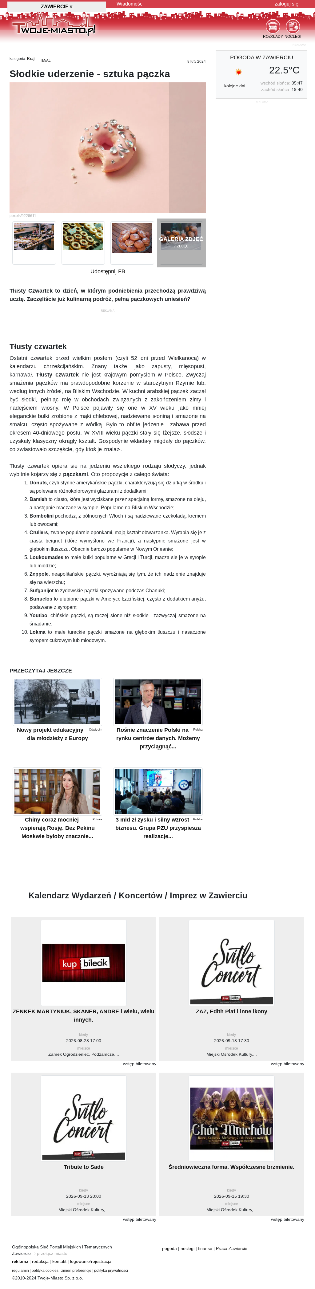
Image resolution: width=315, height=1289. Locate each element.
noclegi (187, 1248)
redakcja (40, 1261)
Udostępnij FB (107, 271)
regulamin (20, 1270)
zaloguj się (286, 3)
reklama (20, 1261)
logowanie (80, 1261)
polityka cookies (45, 1270)
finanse (205, 1248)
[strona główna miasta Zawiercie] (53, 24)
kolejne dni (234, 85)
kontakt (59, 1261)
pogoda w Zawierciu (261, 57)
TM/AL (45, 60)
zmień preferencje (76, 1270)
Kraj (30, 59)
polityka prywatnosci (111, 1270)
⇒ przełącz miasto (49, 1253)
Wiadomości (130, 3)
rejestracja (101, 1261)
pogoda (169, 1248)
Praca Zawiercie (231, 1248)
